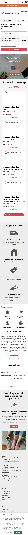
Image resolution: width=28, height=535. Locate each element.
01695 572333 (7, 478)
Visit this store (5, 462)
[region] (14, 524)
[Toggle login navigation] (21, 2)
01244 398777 (7, 459)
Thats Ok (18, 532)
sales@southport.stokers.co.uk (13, 470)
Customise (22, 20)
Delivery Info (5, 495)
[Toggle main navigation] (2, 2)
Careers (4, 499)
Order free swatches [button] (14, 74)
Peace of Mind (6, 493)
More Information (9, 529)
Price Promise (6, 501)
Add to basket (15, 49)
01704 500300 (7, 468)
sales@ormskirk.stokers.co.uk (12, 480)
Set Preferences (9, 532)
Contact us (5, 509)
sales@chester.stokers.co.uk (12, 461)
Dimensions (8, 20)
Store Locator (6, 491)
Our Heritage (6, 497)
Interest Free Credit (7, 511)
